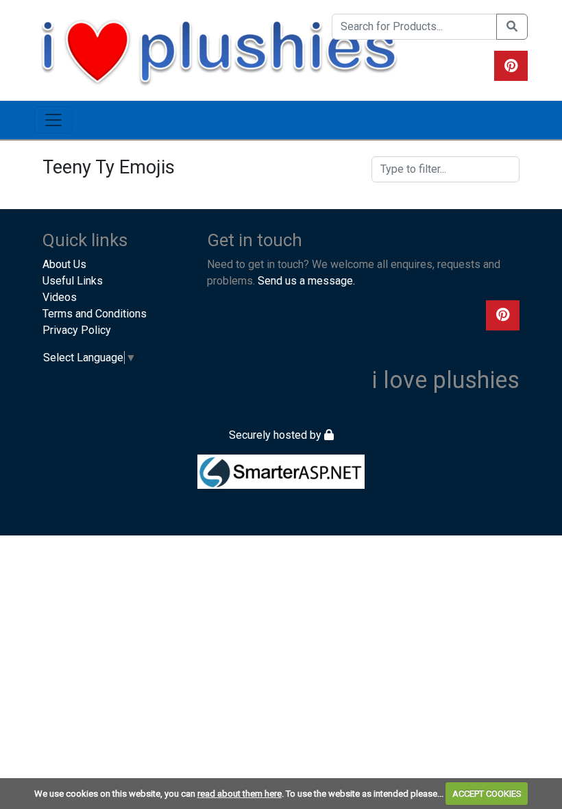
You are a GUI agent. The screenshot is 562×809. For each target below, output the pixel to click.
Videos (59, 297)
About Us (64, 264)
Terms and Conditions (94, 313)
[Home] (218, 49)
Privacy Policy (76, 330)
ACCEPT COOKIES (487, 793)
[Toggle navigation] (53, 120)
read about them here (239, 793)
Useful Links (72, 280)
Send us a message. (306, 280)
